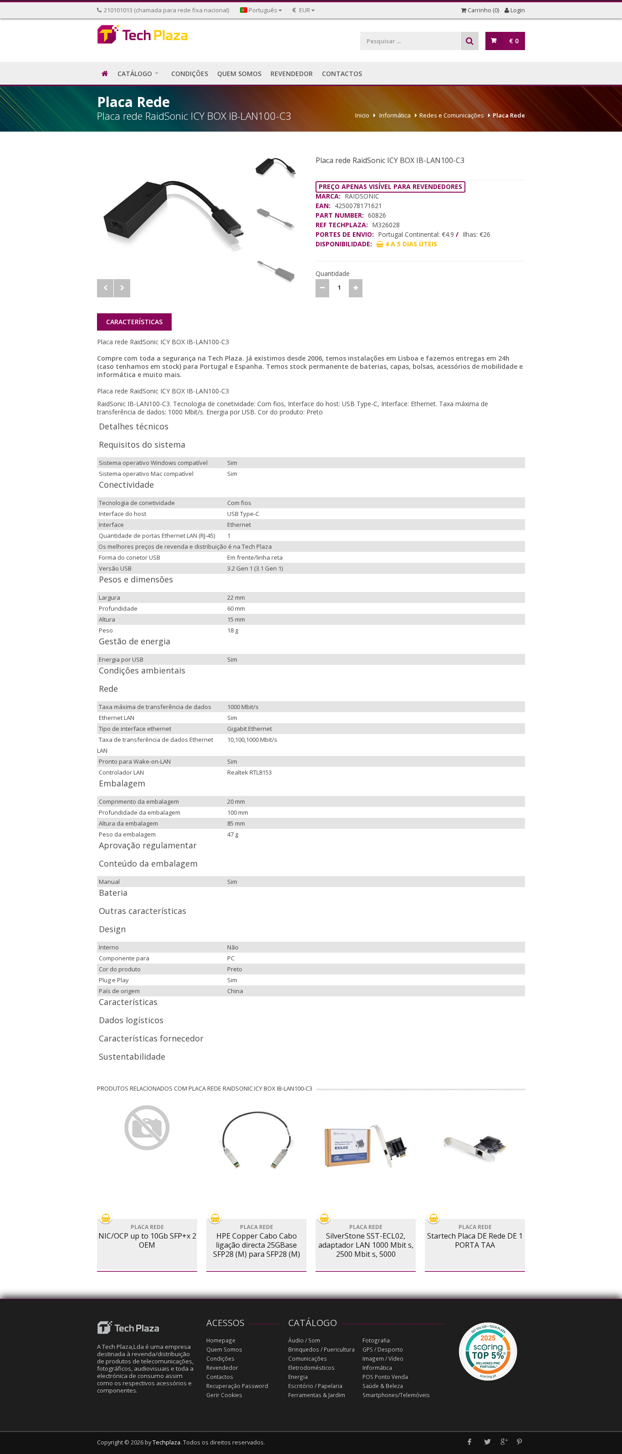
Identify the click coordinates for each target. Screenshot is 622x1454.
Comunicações (307, 1358)
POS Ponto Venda (385, 1376)
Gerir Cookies (224, 1395)
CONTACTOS (342, 73)
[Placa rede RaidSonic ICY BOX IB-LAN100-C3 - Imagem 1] (173, 213)
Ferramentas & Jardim (316, 1395)
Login (517, 10)
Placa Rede (509, 115)
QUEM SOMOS (239, 73)
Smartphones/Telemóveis (396, 1395)
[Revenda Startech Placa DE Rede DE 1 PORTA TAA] (475, 1146)
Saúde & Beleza (382, 1386)
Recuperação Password (237, 1386)
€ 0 (514, 40)
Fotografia (376, 1340)
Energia (298, 1376)
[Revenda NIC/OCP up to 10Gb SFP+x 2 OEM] (147, 1128)
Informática (395, 115)
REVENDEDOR (291, 73)
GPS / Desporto (382, 1349)
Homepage (220, 1340)
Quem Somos (224, 1349)
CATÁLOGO (134, 73)
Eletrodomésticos (311, 1367)
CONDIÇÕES (189, 73)
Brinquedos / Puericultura (321, 1349)
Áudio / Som (304, 1340)
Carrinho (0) (482, 10)
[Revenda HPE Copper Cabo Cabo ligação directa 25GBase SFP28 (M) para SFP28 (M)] (256, 1139)
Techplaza (166, 1442)
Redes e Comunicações (451, 115)
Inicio (362, 115)
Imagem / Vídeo (382, 1358)
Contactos (219, 1376)
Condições (220, 1358)
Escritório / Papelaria (315, 1386)
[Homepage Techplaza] (147, 36)
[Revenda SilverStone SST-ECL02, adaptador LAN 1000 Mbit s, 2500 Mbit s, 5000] (366, 1146)
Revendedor (222, 1367)
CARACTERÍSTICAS (134, 321)
